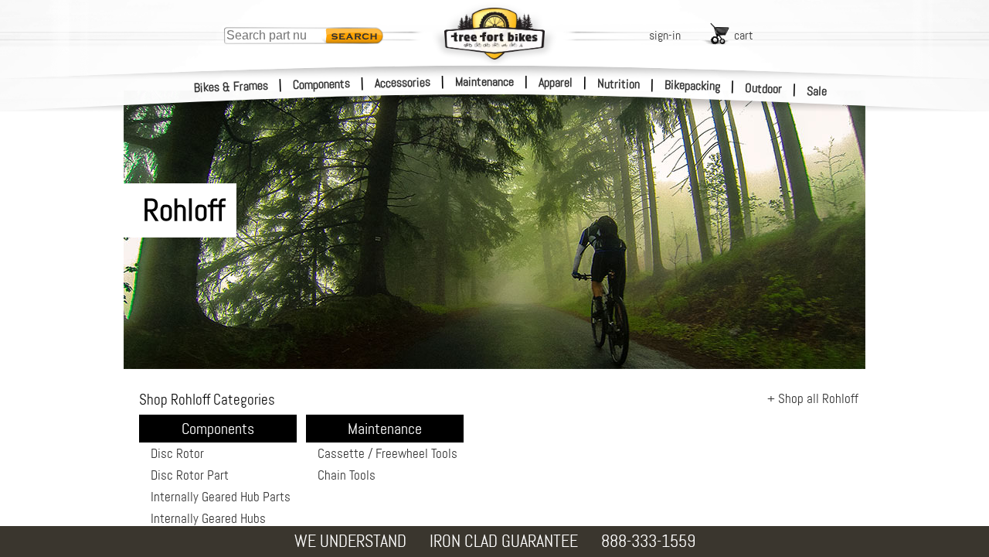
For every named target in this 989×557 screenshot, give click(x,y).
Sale (817, 91)
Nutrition (618, 83)
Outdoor (764, 88)
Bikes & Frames (231, 86)
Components (322, 84)
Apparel (556, 82)
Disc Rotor (177, 453)
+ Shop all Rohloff (812, 398)
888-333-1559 (648, 541)
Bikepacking (692, 85)
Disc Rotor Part (190, 475)
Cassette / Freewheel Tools (387, 453)
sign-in (665, 35)
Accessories (402, 82)
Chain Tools (347, 475)
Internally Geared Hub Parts (221, 496)
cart (743, 35)
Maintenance (484, 81)
